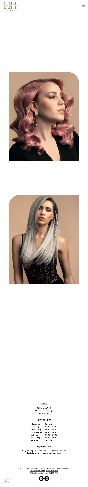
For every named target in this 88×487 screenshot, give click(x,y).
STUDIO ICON (53, 473)
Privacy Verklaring (52, 470)
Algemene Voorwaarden (37, 470)
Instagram (52, 451)
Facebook (39, 451)
